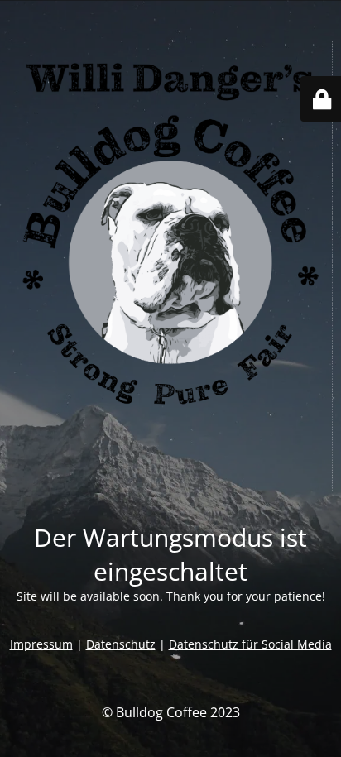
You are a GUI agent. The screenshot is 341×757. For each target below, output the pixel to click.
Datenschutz (121, 644)
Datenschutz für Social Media (250, 644)
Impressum (41, 644)
